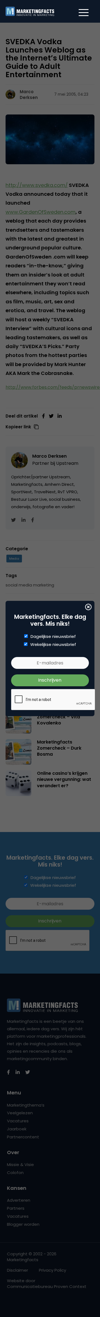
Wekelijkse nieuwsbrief (53, 644)
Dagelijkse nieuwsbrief (53, 636)
